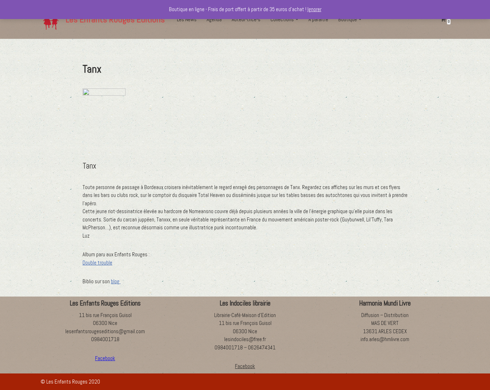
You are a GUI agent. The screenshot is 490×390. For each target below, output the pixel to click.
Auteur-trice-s (246, 19)
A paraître (318, 19)
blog (116, 281)
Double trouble (97, 262)
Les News (187, 19)
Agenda (214, 19)
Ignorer (314, 9)
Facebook (245, 366)
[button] (297, 19)
